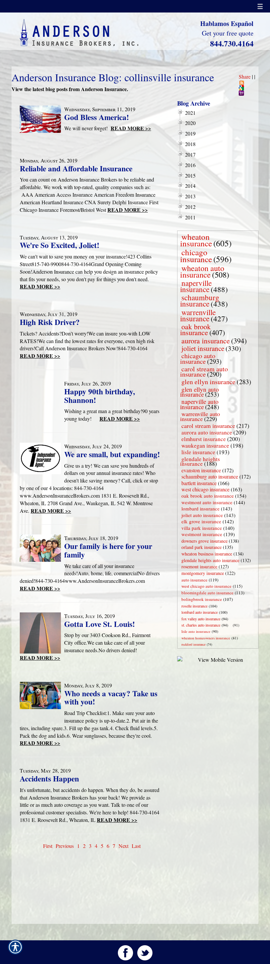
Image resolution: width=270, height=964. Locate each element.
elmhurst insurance (203, 439)
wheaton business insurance (206, 554)
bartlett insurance (199, 483)
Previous (65, 845)
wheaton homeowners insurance (205, 637)
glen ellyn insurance (208, 381)
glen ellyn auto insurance (199, 392)
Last (136, 845)
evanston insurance (201, 470)
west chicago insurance (205, 489)
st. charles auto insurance (200, 625)
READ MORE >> (131, 128)
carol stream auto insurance (204, 371)
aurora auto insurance (206, 432)
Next (123, 845)
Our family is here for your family (108, 550)
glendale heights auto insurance (210, 560)
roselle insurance (194, 605)
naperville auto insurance (199, 404)
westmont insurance (201, 534)
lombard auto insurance (199, 612)
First (47, 845)
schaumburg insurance (199, 300)
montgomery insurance (202, 573)
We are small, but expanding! (112, 454)
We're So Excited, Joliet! (59, 245)
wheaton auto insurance (202, 271)
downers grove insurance (204, 541)
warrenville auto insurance (200, 416)
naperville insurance (196, 286)
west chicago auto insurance (206, 586)
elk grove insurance (201, 521)
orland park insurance (201, 547)
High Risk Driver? (50, 322)
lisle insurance (198, 452)
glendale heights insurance (200, 461)
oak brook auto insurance (207, 495)
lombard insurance (200, 508)
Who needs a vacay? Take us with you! (110, 697)
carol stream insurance (208, 426)
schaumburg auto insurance (209, 476)
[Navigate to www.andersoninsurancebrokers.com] (231, 625)
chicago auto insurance (197, 358)
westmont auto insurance (206, 502)
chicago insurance (196, 255)
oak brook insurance (195, 329)
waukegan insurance (205, 445)
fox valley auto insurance (200, 618)
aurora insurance (205, 340)
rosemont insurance (199, 566)
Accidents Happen (49, 778)
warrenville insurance (198, 315)
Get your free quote (228, 33)
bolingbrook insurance (201, 599)
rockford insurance (193, 644)
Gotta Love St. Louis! (99, 624)
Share (245, 76)
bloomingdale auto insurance (207, 593)
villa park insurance (201, 528)
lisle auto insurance (195, 631)
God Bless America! (96, 117)
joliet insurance (202, 348)
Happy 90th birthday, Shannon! (99, 396)
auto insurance (194, 580)
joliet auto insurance (202, 515)
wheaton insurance (196, 240)
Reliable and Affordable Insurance (76, 168)
